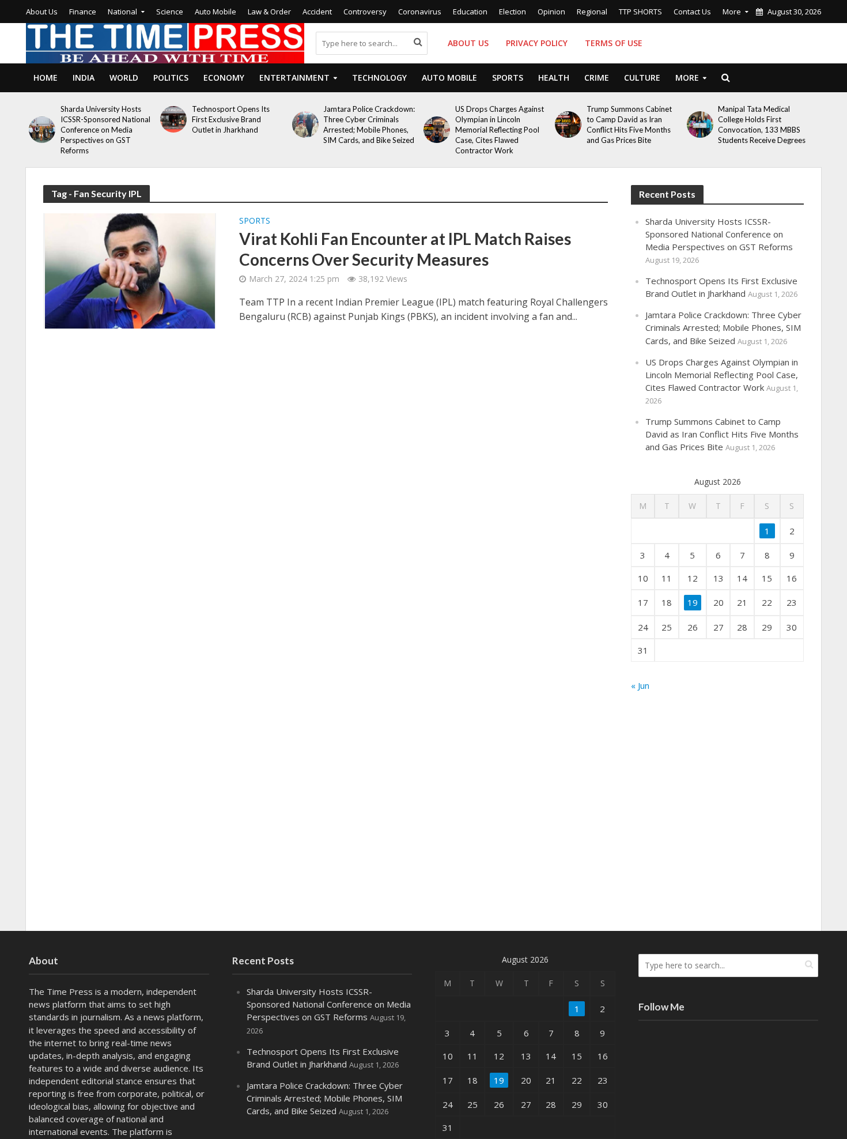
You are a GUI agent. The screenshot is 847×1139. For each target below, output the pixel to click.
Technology (379, 77)
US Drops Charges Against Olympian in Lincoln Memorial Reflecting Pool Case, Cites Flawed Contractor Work (499, 129)
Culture (642, 77)
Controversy (365, 11)
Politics (170, 77)
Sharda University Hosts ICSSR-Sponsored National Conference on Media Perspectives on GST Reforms (105, 129)
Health (553, 77)
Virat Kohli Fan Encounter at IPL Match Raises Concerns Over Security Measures (405, 249)
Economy (223, 77)
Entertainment (294, 77)
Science (169, 11)
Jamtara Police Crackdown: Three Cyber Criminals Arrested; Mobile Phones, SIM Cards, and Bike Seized (369, 124)
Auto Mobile (215, 11)
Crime (596, 77)
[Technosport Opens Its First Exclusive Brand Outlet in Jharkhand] (173, 119)
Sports (507, 77)
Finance (82, 11)
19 (692, 602)
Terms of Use (613, 42)
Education (470, 11)
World (123, 77)
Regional (592, 11)
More (732, 11)
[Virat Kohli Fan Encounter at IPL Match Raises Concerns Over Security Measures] (130, 269)
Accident (317, 11)
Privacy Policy (537, 42)
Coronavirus (419, 11)
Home (45, 77)
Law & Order (269, 11)
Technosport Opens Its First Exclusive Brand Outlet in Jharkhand (231, 119)
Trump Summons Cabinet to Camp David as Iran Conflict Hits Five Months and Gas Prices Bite (629, 124)
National (122, 11)
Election (512, 11)
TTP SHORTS (640, 11)
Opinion (551, 11)
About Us (42, 11)
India (83, 77)
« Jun (640, 685)
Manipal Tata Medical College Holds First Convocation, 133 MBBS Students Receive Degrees (762, 124)
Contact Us (692, 11)
